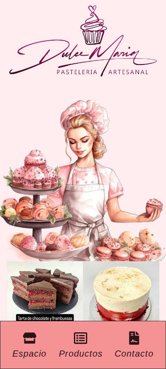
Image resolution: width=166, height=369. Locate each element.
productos (81, 353)
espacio (29, 353)
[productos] (80, 338)
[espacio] (29, 338)
